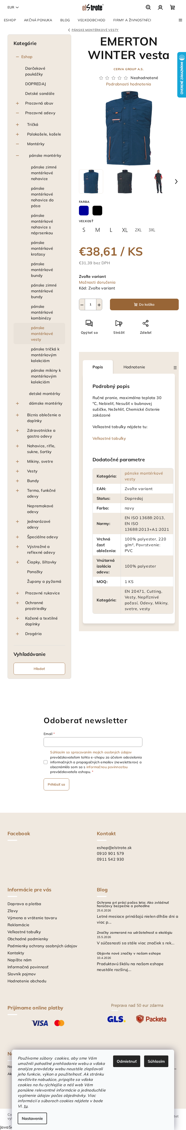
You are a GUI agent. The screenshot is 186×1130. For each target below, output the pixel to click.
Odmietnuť (127, 1061)
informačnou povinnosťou (107, 767)
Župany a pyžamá (44, 581)
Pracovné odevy (40, 112)
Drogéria (33, 633)
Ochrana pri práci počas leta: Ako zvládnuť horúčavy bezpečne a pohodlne (133, 904)
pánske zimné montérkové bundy (44, 291)
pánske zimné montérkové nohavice (44, 173)
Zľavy (13, 910)
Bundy (33, 480)
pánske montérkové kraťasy (42, 248)
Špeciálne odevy (42, 536)
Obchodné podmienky (28, 938)
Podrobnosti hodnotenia (128, 84)
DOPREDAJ (35, 83)
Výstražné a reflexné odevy (41, 549)
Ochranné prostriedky (36, 605)
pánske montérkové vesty (42, 333)
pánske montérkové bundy (42, 269)
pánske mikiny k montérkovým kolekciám (46, 376)
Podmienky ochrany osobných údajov (43, 945)
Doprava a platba (24, 903)
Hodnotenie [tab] (134, 366)
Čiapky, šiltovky (42, 562)
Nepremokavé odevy (40, 508)
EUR (11, 7)
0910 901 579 (110, 853)
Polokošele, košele (44, 134)
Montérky (36, 143)
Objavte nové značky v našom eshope (129, 953)
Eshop (27, 56)
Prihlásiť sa (56, 784)
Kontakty (16, 952)
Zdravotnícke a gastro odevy (41, 433)
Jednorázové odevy (39, 524)
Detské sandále (40, 93)
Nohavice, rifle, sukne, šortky (41, 448)
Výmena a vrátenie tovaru (32, 917)
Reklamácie (19, 924)
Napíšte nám (20, 959)
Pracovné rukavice (42, 593)
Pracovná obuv (39, 103)
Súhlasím (156, 1061)
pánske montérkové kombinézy (42, 312)
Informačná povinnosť (28, 966)
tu (26, 1106)
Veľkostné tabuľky (109, 438)
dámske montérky (46, 403)
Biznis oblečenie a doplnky (44, 417)
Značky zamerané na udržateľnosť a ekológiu (134, 932)
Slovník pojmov (22, 973)
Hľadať (39, 669)
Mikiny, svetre (40, 461)
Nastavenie (32, 1118)
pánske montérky (45, 155)
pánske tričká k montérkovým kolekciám (45, 355)
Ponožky (35, 571)
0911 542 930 (110, 859)
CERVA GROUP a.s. (129, 69)
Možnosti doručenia (97, 282)
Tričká (33, 124)
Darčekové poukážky (35, 71)
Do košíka (147, 304)
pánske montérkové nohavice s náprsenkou (42, 224)
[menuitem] (10, 20)
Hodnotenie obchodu (27, 980)
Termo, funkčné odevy (41, 493)
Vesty (32, 471)
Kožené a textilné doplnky (41, 621)
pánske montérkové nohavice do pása (42, 197)
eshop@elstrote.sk (114, 847)
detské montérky (45, 393)
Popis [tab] (98, 366)
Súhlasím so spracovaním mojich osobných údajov (91, 752)
